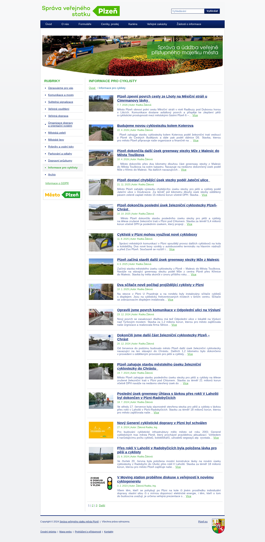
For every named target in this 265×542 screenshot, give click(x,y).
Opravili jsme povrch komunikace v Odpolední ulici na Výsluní (168, 310)
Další (102, 505)
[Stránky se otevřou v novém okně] (62, 200)
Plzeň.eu (203, 521)
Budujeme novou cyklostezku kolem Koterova (155, 126)
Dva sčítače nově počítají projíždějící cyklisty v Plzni (160, 285)
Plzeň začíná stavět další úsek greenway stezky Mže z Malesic (168, 260)
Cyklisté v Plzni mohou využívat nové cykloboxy (157, 234)
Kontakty (108, 531)
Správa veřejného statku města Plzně (79, 521)
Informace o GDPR (57, 183)
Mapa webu (65, 531)
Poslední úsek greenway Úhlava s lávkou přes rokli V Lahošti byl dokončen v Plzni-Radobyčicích (167, 396)
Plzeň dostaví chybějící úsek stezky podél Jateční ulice (163, 180)
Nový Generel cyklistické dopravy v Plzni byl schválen (162, 423)
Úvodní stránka (48, 531)
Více (195, 115)
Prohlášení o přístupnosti (88, 531)
